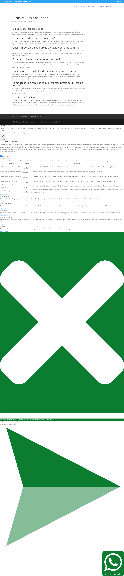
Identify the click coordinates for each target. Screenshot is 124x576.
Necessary (5, 156)
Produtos (91, 7)
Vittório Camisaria (21, 21)
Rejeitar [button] (25, 133)
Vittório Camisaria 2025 (20, 122)
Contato (101, 7)
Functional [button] (3, 194)
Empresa (83, 7)
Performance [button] (4, 201)
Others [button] (2, 224)
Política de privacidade (19, 117)
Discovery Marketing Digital (50, 122)
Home (76, 7)
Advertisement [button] (4, 215)
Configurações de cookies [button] (8, 133)
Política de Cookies (36, 117)
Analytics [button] (3, 208)
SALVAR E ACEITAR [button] (6, 231)
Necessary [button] (3, 154)
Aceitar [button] (20, 133)
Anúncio (109, 7)
